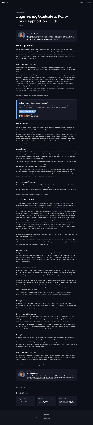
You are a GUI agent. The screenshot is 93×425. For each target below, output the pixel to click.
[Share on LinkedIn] (21, 387)
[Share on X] (25, 387)
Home (17, 9)
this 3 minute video (60, 211)
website (60, 205)
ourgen (5, 2)
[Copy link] (28, 387)
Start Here (88, 2)
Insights (81, 2)
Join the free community (26, 111)
